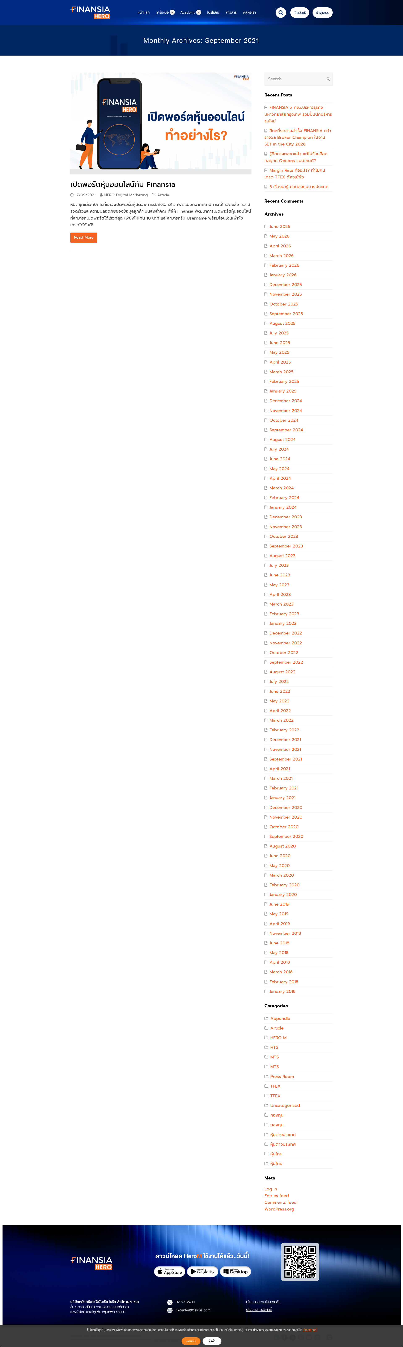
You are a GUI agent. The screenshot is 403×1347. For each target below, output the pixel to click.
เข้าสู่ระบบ (322, 13)
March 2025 (281, 372)
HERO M (278, 1038)
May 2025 (279, 352)
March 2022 (282, 720)
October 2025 (284, 304)
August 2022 (283, 672)
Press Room (282, 1077)
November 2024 (286, 411)
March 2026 (282, 256)
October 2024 (284, 420)
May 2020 (280, 866)
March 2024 (282, 488)
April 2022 (280, 711)
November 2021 (285, 749)
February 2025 (284, 381)
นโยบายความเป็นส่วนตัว (263, 1301)
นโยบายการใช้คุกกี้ (259, 1309)
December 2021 (285, 740)
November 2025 (286, 294)
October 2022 (284, 653)
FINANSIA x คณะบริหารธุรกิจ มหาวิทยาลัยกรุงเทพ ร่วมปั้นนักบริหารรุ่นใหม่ (298, 114)
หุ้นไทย (276, 1154)
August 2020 (283, 846)
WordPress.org (279, 1209)
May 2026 (279, 236)
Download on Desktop (235, 1271)
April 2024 (280, 478)
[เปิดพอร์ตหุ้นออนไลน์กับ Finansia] (160, 123)
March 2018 (281, 972)
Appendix (280, 1018)
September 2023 (286, 546)
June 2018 (279, 943)
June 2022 (280, 691)
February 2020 (285, 885)
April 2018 (280, 962)
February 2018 (284, 982)
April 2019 (280, 924)
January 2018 (283, 991)
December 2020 (286, 808)
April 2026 (280, 246)
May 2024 (279, 469)
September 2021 (286, 759)
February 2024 (284, 498)
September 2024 (286, 430)
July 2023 (279, 565)
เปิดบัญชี (300, 13)
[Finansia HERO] (90, 12)
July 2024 (279, 449)
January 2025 (283, 391)
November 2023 (286, 527)
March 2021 (281, 778)
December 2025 (286, 285)
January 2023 (283, 623)
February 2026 (284, 265)
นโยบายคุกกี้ (310, 1330)
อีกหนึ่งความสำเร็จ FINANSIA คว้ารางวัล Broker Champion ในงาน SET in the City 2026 (297, 137)
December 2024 (286, 401)
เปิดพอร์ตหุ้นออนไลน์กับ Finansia (122, 184)
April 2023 (280, 595)
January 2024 (283, 507)
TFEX (275, 1086)
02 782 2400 (185, 1302)
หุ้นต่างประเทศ (283, 1135)
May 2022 (279, 701)
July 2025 (279, 333)
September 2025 (286, 314)
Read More (84, 237)
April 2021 (280, 769)
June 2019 (279, 904)
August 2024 (283, 440)
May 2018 (279, 953)
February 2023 (284, 614)
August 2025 (282, 323)
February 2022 (284, 730)
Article (163, 195)
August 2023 (282, 556)
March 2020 (282, 875)
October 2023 (284, 536)
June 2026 (280, 227)
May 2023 (279, 585)
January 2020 (283, 895)
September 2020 (286, 836)
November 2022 (286, 643)
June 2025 (280, 343)
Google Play (202, 1271)
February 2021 (284, 788)
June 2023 (280, 575)
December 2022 (286, 633)
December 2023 (286, 517)
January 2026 (283, 275)
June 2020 (280, 856)
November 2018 (285, 933)
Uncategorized (285, 1106)
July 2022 (279, 682)
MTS (274, 1057)
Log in (270, 1189)
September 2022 (286, 662)
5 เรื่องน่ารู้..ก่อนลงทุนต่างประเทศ (299, 187)
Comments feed (280, 1202)
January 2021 (283, 798)
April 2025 (280, 362)
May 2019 (279, 914)
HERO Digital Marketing (126, 195)
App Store (169, 1271)
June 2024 (280, 459)
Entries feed (276, 1196)
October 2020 (284, 827)
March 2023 (281, 604)
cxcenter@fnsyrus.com (193, 1310)
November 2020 (286, 817)
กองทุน (277, 1115)
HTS (274, 1047)
